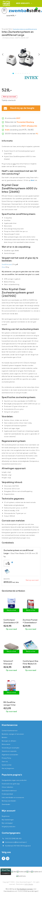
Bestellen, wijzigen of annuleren (13, 734)
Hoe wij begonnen (8, 768)
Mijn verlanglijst (7, 823)
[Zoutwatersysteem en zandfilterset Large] (7, 563)
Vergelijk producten (8, 826)
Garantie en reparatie (9, 751)
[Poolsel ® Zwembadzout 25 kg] (30, 605)
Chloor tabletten (7, 787)
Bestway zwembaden (9, 801)
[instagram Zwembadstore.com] (7, 858)
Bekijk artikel (11, 610)
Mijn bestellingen (8, 820)
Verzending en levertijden (10, 748)
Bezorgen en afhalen (9, 741)
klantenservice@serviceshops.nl (16, 842)
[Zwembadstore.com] (6, 3)
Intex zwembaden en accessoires (13, 797)
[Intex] (31, 78)
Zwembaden (6, 804)
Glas (3, 267)
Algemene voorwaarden (10, 755)
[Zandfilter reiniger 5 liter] (11, 687)
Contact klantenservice (9, 730)
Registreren (6, 816)
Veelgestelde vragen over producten (14, 780)
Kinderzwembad (7, 794)
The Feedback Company (25, 889)
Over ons (5, 761)
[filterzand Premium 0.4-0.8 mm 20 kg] (11, 646)
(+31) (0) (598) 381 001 (13, 838)
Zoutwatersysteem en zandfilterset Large (25, 29)
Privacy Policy (6, 758)
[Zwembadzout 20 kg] (11, 605)
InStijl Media (28, 884)
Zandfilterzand (7, 264)
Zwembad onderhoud (9, 790)
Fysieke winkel (7, 765)
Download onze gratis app (11, 784)
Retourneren (6, 744)
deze (32, 180)
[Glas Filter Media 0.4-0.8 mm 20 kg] (7, 571)
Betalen (4, 737)
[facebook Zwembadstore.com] (3, 858)
